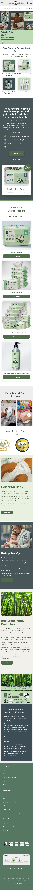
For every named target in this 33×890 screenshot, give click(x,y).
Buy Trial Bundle (16, 154)
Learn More (7, 513)
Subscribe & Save (23, 73)
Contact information (17, 883)
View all (16, 434)
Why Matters (19, 886)
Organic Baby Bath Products (8, 92)
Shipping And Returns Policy (10, 802)
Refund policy (18, 878)
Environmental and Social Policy (11, 813)
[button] (2, 3)
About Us (5, 794)
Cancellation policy (25, 880)
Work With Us (6, 823)
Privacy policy (26, 878)
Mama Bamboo (11, 878)
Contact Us (6, 784)
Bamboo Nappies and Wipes (8, 74)
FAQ (4, 798)
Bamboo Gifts (23, 92)
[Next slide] (29, 415)
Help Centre (6, 781)
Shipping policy (17, 880)
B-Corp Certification (8, 805)
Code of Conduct (7, 809)
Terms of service (8, 880)
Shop (4, 770)
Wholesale (5, 830)
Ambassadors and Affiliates (10, 826)
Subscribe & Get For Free (16, 160)
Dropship (5, 834)
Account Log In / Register (9, 777)
